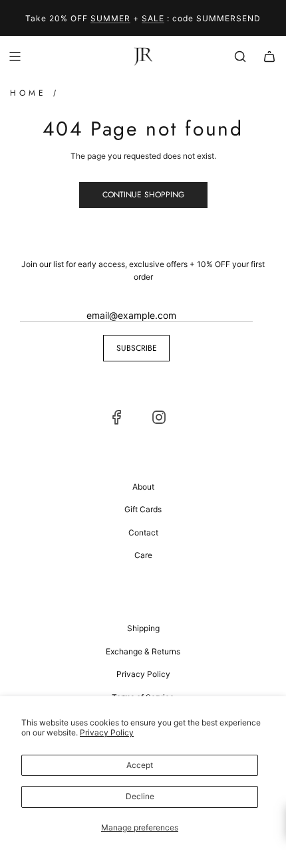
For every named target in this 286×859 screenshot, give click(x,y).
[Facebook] (117, 417)
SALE (153, 18)
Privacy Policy (107, 732)
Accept (139, 765)
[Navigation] (14, 56)
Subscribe (136, 348)
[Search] (240, 56)
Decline (140, 796)
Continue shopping (143, 195)
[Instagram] (159, 417)
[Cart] (269, 56)
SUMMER (110, 18)
